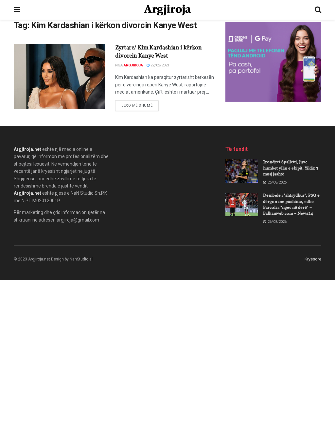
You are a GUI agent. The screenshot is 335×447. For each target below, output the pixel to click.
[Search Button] (318, 10)
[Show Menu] (17, 10)
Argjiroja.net (27, 149)
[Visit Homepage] (167, 10)
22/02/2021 (159, 65)
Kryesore (313, 259)
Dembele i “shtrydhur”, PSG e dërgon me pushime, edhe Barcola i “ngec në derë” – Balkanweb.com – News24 (291, 205)
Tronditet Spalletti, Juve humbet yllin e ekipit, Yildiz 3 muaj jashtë (290, 168)
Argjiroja (133, 65)
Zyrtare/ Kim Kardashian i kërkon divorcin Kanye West (158, 52)
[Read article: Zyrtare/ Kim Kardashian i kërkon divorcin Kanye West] (59, 76)
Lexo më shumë (140, 105)
